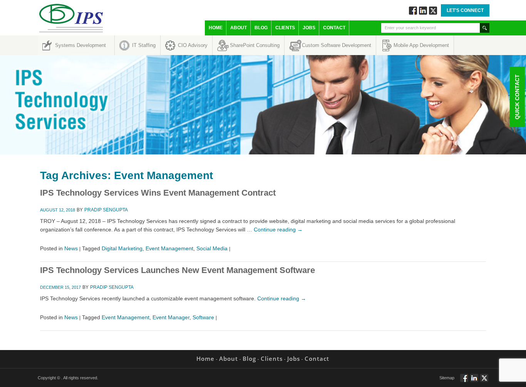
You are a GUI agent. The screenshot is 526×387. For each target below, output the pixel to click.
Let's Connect (465, 10)
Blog (261, 27)
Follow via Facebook (413, 11)
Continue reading (278, 229)
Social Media (212, 248)
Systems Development (80, 45)
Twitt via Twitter (433, 11)
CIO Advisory (193, 45)
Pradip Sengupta (106, 210)
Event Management (169, 248)
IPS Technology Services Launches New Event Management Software (177, 270)
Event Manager (170, 317)
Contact (334, 27)
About (238, 27)
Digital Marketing (122, 248)
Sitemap (446, 377)
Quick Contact (517, 96)
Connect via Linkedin (423, 11)
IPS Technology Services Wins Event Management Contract (158, 193)
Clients (285, 27)
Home (216, 27)
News (71, 248)
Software (203, 317)
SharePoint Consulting (255, 45)
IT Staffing (144, 45)
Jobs (309, 27)
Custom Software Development (336, 45)
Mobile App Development (421, 45)
